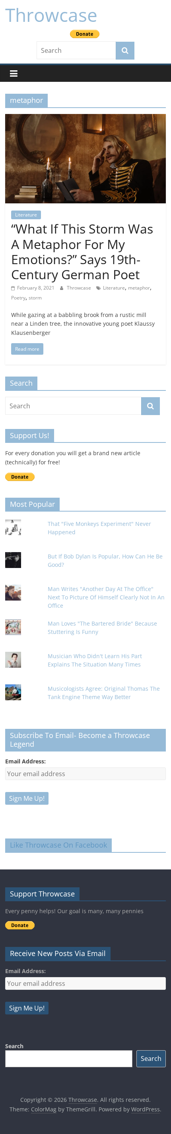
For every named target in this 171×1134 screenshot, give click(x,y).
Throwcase (51, 14)
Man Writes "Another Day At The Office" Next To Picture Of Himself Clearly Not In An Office (106, 597)
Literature (26, 214)
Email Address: (25, 761)
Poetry (18, 297)
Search (14, 1046)
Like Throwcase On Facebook (58, 845)
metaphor (139, 287)
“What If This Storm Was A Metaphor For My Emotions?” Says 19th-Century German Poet (82, 251)
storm (35, 297)
